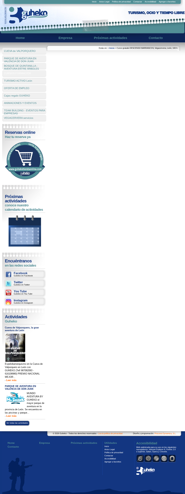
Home (20, 38)
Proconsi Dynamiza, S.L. (165, 433)
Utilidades (110, 442)
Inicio (94, 2)
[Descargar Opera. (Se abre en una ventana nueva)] (172, 458)
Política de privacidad (121, 2)
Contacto (156, 38)
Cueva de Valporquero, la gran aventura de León (22, 329)
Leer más (11, 380)
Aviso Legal (104, 2)
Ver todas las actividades (17, 423)
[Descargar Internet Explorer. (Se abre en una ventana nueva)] (140, 458)
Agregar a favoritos (167, 2)
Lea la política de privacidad (110, 433)
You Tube (23, 292)
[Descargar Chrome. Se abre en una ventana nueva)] (156, 458)
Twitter (22, 283)
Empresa (65, 38)
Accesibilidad (150, 2)
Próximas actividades (110, 38)
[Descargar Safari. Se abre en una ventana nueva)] (164, 458)
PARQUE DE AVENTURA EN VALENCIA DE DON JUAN (20, 387)
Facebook (23, 274)
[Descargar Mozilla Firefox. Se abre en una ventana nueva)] (148, 458)
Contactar (137, 2)
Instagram (23, 301)
